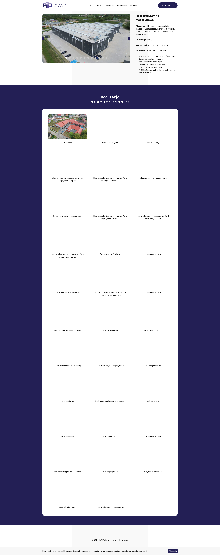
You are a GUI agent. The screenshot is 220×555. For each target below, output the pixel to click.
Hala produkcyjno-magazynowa (153, 178)
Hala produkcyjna (110, 142)
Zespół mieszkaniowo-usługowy (67, 365)
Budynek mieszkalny (153, 471)
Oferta (98, 5)
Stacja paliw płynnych (152, 330)
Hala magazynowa (152, 254)
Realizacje (109, 5)
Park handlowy (67, 142)
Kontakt (133, 5)
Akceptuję (173, 551)
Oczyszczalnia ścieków (110, 254)
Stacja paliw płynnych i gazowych (67, 216)
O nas (89, 5)
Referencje (122, 5)
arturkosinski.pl (121, 540)
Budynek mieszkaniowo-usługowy (110, 401)
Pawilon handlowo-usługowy (67, 292)
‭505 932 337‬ (169, 5)
